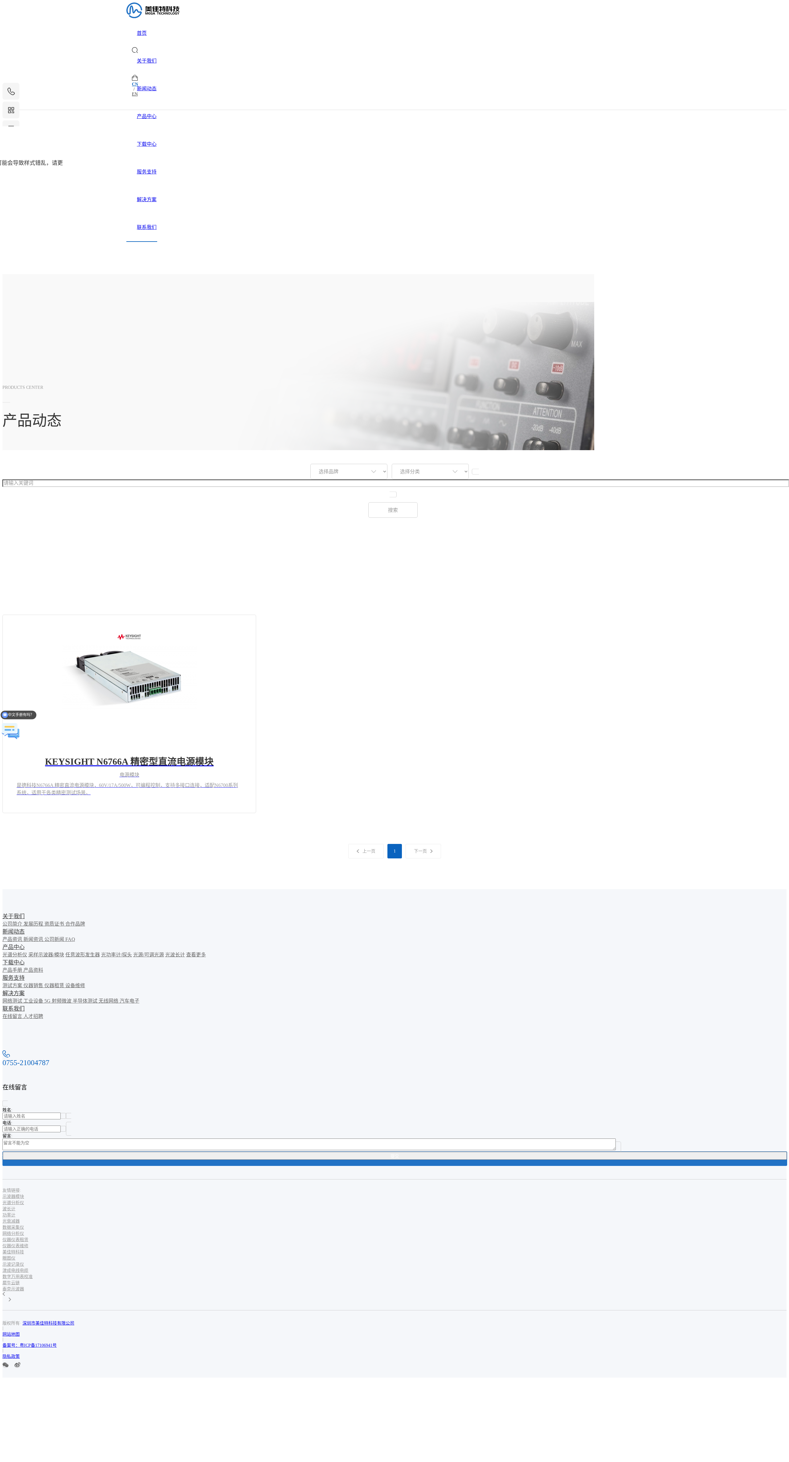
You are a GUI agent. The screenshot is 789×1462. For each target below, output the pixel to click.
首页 (142, 33)
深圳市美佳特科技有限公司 (48, 1323)
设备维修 (75, 985)
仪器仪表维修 (15, 1246)
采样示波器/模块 (46, 954)
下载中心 (147, 144)
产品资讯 (12, 939)
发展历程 (33, 923)
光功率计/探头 (116, 954)
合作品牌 (75, 923)
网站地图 (11, 1334)
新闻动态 (147, 88)
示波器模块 (13, 1196)
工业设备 (33, 1001)
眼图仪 (8, 1258)
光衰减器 (11, 1221)
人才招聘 (33, 1016)
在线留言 (12, 1016)
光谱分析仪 (14, 954)
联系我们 (147, 227)
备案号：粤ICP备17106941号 (29, 1345)
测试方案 (12, 985)
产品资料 (33, 970)
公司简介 (12, 923)
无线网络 (109, 1001)
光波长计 (175, 954)
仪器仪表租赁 (15, 1239)
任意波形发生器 (82, 954)
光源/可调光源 (148, 954)
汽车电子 (129, 1001)
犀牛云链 (11, 1283)
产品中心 (147, 116)
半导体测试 (86, 1001)
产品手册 (12, 970)
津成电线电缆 (15, 1270)
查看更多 (196, 954)
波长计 (8, 1209)
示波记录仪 (13, 1264)
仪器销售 (33, 985)
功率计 (8, 1215)
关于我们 (147, 60)
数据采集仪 (13, 1227)
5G (48, 1001)
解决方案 (147, 199)
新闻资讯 (33, 939)
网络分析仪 (13, 1233)
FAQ (70, 939)
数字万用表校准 (17, 1276)
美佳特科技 (13, 1252)
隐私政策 (11, 1356)
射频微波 (62, 1001)
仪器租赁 (54, 985)
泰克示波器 (13, 1289)
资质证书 (54, 923)
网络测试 (12, 1001)
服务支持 (147, 171)
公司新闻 (54, 939)
